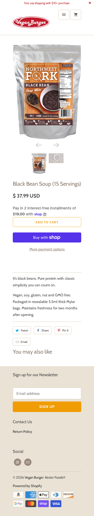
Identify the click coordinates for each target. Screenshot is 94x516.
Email (24, 342)
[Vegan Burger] (31, 20)
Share (45, 330)
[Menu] (63, 15)
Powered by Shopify (27, 486)
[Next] (56, 145)
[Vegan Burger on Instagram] (17, 462)
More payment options (47, 249)
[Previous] (38, 145)
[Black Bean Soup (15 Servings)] (47, 91)
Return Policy (22, 432)
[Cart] (75, 15)
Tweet (24, 330)
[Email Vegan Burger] (27, 462)
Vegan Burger (34, 477)
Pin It (65, 330)
